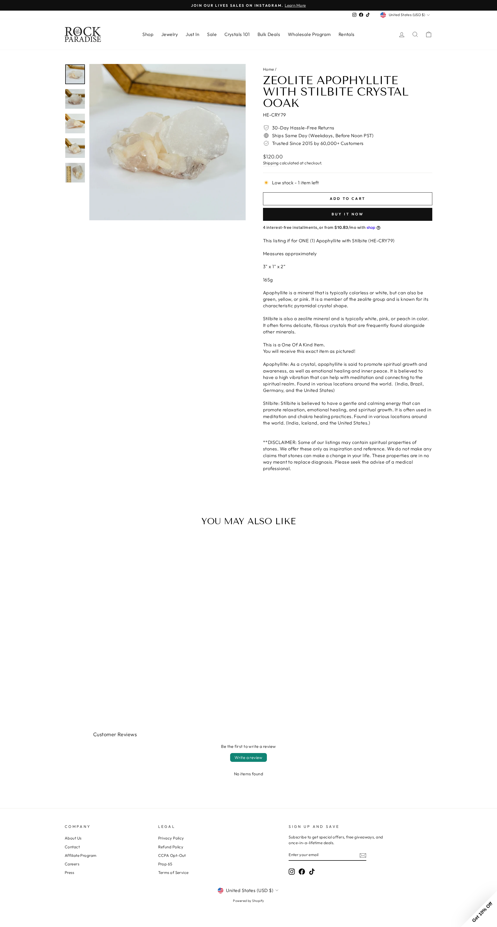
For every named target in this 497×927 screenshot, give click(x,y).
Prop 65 (165, 864)
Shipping (271, 162)
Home (268, 69)
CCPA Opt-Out (172, 855)
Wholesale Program (309, 34)
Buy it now (348, 214)
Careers (72, 864)
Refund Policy (171, 846)
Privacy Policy (171, 838)
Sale (212, 34)
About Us (73, 838)
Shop (148, 34)
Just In (192, 34)
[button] (479, 909)
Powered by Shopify (248, 901)
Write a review (248, 757)
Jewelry (169, 34)
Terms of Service (173, 872)
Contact (72, 846)
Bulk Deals (269, 34)
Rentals (347, 34)
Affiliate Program (81, 855)
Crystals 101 (237, 34)
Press (69, 872)
